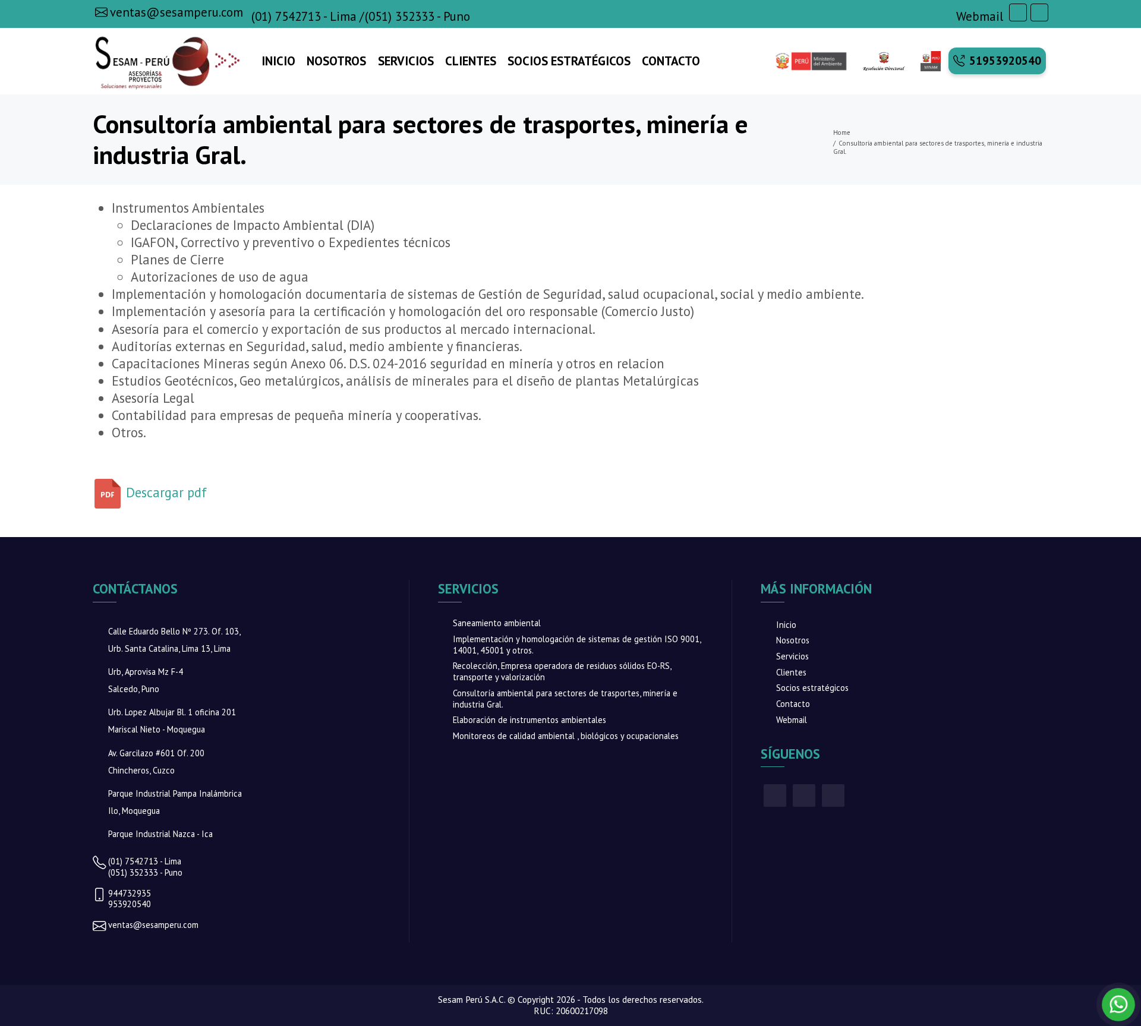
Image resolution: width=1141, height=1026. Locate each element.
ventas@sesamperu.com (153, 925)
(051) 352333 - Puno (417, 17)
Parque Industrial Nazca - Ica (160, 833)
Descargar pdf (164, 492)
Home (841, 132)
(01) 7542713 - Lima (304, 17)
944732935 (129, 893)
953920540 (129, 904)
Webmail (979, 17)
